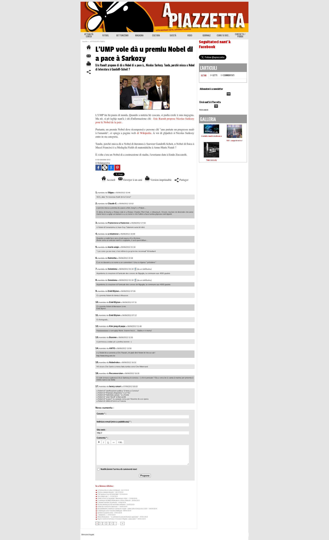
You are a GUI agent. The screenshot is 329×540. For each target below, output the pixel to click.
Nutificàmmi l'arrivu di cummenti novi (119, 469)
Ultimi (203, 75)
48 (122, 524)
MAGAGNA (139, 35)
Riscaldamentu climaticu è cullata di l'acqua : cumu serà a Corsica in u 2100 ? (122, 509)
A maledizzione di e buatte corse (211, 136)
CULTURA (156, 35)
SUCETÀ (173, 35)
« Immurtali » (101, 515)
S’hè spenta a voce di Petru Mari (107, 494)
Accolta (84, 41)
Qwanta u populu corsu (105, 513)
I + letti (213, 75)
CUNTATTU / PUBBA (240, 35)
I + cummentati (227, 75)
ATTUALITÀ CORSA (88, 35)
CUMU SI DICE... (223, 35)
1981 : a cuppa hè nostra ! (234, 140)
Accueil (110, 179)
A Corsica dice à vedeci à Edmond (108, 490)
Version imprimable (160, 179)
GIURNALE (207, 35)
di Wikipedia (144, 133)
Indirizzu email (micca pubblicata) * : (114, 422)
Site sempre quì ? (103, 496)
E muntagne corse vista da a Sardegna (109, 511)
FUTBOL (105, 35)
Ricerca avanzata (203, 109)
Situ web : (101, 430)
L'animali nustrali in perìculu (107, 502)
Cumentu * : (102, 438)
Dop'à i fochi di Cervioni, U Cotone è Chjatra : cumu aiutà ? (117, 519)
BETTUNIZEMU (122, 35)
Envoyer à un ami (132, 179)
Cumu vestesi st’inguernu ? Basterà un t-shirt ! (112, 498)
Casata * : (101, 413)
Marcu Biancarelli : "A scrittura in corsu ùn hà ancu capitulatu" (118, 517)
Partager (183, 179)
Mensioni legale (87, 534)
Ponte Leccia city (211, 160)
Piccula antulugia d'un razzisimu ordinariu (111, 504)
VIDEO (189, 35)
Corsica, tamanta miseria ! (105, 492)
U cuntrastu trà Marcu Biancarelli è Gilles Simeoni (114, 500)
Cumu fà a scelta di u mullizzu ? (107, 507)
